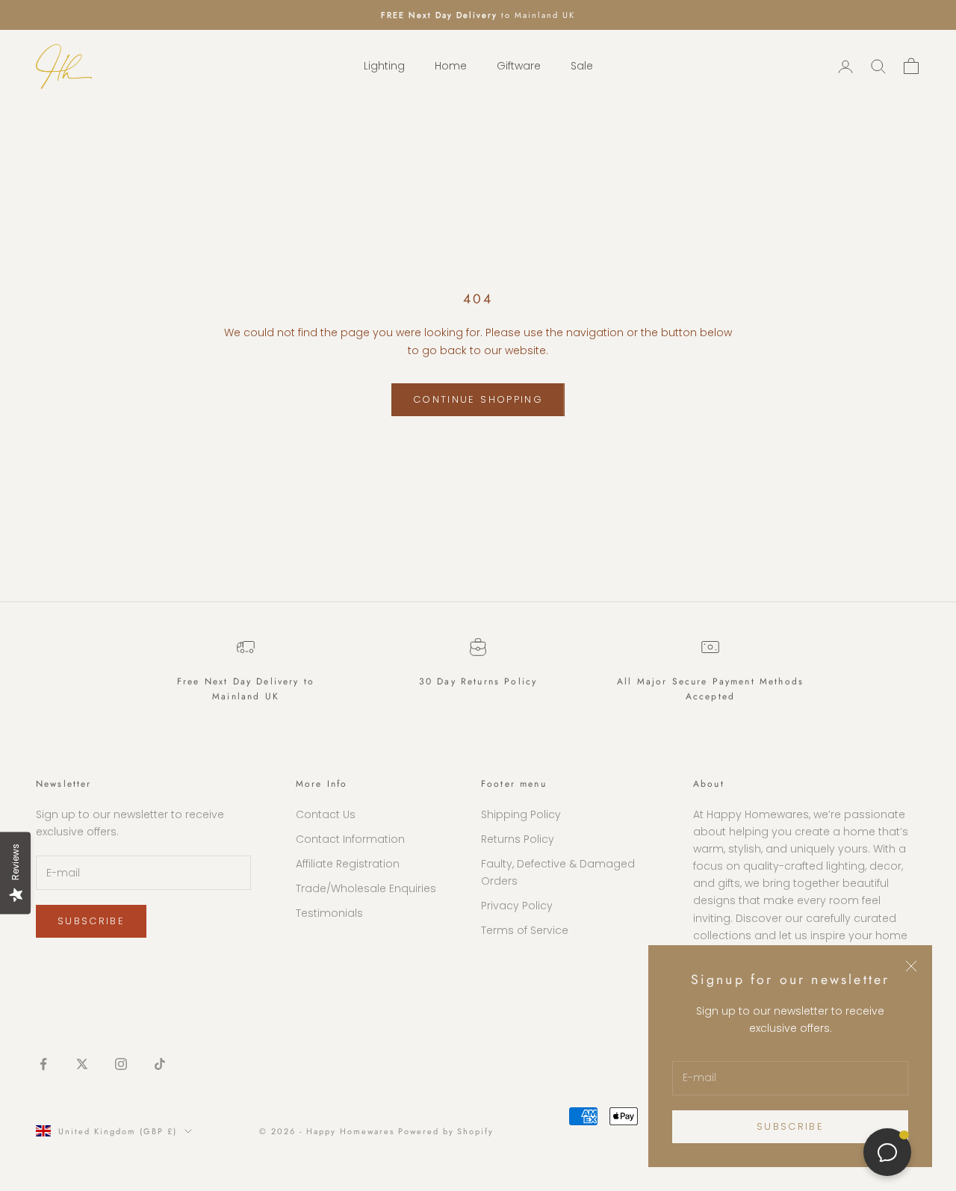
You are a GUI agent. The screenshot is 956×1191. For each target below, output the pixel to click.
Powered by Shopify (446, 1131)
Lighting (384, 66)
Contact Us (326, 814)
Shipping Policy (521, 814)
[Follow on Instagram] (121, 1064)
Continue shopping (478, 399)
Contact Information (350, 839)
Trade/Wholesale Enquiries (366, 888)
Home (451, 66)
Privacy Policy (517, 905)
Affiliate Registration (348, 863)
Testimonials (329, 913)
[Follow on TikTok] (159, 1064)
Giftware (519, 66)
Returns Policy (517, 839)
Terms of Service (524, 930)
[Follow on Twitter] (82, 1064)
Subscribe (790, 1126)
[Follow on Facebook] (43, 1064)
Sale (582, 66)
